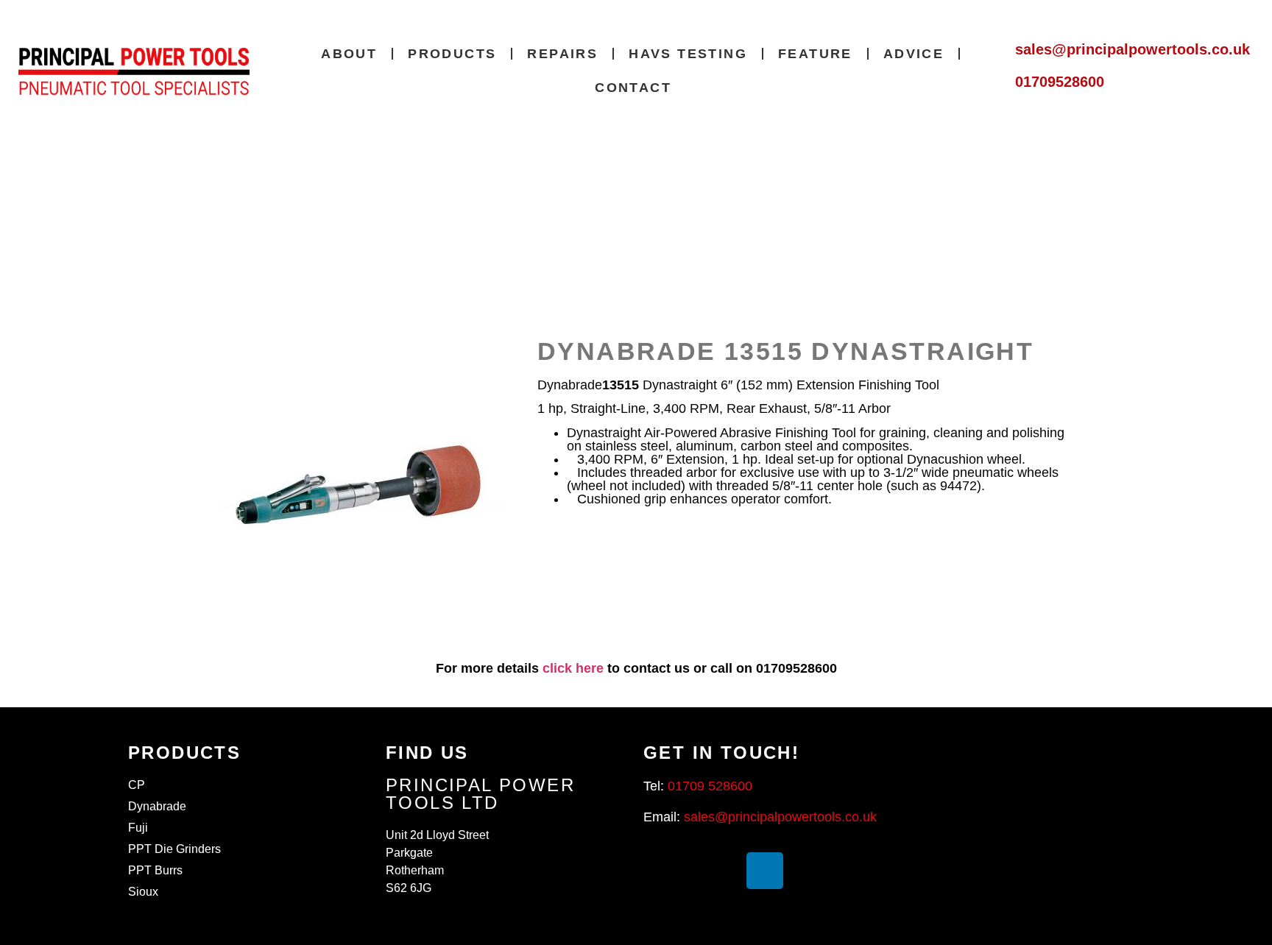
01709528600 (1059, 82)
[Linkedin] (764, 870)
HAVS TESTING (688, 53)
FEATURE (815, 53)
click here (573, 668)
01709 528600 (710, 786)
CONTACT (633, 87)
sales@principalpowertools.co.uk (1132, 49)
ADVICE (913, 53)
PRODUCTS (452, 53)
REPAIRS (562, 53)
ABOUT (349, 53)
